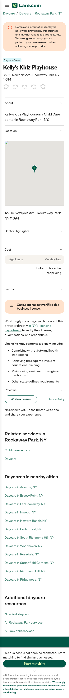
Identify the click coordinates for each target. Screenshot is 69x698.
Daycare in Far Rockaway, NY (25, 504)
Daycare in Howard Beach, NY (26, 521)
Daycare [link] (9, 13)
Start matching (34, 663)
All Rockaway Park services (24, 622)
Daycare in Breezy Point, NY (24, 495)
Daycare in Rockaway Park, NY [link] (40, 13)
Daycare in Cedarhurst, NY (23, 529)
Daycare (10, 459)
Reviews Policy (56, 399)
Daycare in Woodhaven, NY (23, 546)
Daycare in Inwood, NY (20, 512)
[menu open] (7, 5)
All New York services (19, 631)
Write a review (21, 399)
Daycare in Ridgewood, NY (23, 579)
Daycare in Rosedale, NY (22, 554)
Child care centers (17, 450)
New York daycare (17, 614)
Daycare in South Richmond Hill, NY (29, 537)
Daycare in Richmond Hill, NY (25, 571)
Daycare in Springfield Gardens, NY (29, 563)
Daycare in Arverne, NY (21, 487)
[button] (34, 661)
